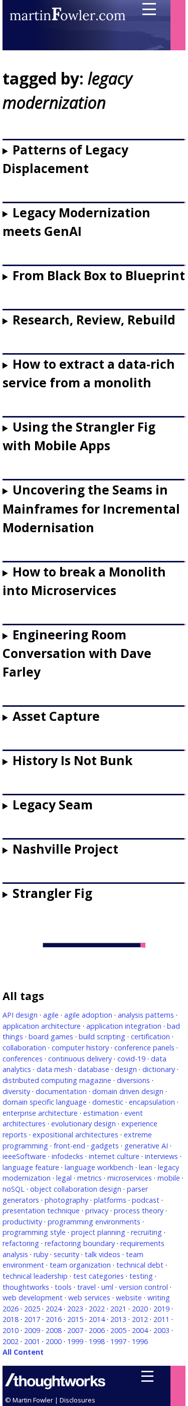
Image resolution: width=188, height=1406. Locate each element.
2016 (54, 1319)
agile (51, 1015)
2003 (161, 1330)
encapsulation (152, 1102)
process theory (138, 1210)
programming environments (94, 1221)
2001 (32, 1341)
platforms (110, 1200)
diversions (133, 1080)
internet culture (114, 1156)
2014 (97, 1319)
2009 (32, 1330)
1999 (75, 1341)
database (93, 1069)
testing (141, 1276)
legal (64, 1178)
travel (86, 1287)
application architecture (42, 1026)
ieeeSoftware (24, 1156)
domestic (107, 1102)
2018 (11, 1319)
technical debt (139, 1265)
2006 (97, 1330)
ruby (41, 1254)
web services (89, 1297)
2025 (32, 1308)
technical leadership (35, 1276)
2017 (32, 1319)
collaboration (24, 1047)
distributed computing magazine (57, 1080)
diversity (16, 1091)
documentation (61, 1091)
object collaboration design (75, 1189)
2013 (118, 1319)
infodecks (67, 1156)
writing (158, 1297)
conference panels (144, 1047)
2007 (75, 1330)
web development (33, 1297)
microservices (129, 1178)
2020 (140, 1308)
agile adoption (88, 1015)
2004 (140, 1330)
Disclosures (77, 1399)
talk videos (102, 1254)
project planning (98, 1232)
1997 (118, 1341)
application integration (123, 1026)
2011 (161, 1319)
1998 (97, 1341)
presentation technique (41, 1210)
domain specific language (45, 1102)
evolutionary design (83, 1123)
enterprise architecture (40, 1113)
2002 (11, 1341)
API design (20, 1015)
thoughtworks (26, 1287)
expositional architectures (75, 1134)
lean (145, 1167)
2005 (118, 1330)
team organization (80, 1265)
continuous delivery (80, 1058)
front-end (69, 1145)
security (66, 1254)
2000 (54, 1341)
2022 (97, 1308)
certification (150, 1036)
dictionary (158, 1069)
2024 (54, 1308)
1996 (140, 1341)
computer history (80, 1047)
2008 (54, 1330)
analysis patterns (146, 1015)
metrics (89, 1178)
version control (143, 1287)
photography (66, 1200)
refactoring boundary (80, 1243)
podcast (145, 1200)
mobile (168, 1178)
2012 (140, 1319)
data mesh (54, 1069)
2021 (118, 1308)
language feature (31, 1167)
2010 (11, 1330)
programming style (34, 1232)
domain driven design (127, 1091)
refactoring (21, 1243)
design (126, 1069)
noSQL (14, 1189)
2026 (11, 1308)
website (129, 1297)
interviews (161, 1156)
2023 (75, 1308)
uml (107, 1287)
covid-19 (131, 1058)
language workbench (99, 1167)
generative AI (146, 1145)
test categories (98, 1276)
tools (63, 1287)
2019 (161, 1308)
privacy (96, 1210)
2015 (75, 1319)
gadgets (105, 1145)
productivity (22, 1221)
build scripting (102, 1036)
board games (51, 1036)
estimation (101, 1113)
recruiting (146, 1232)
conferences (23, 1058)
